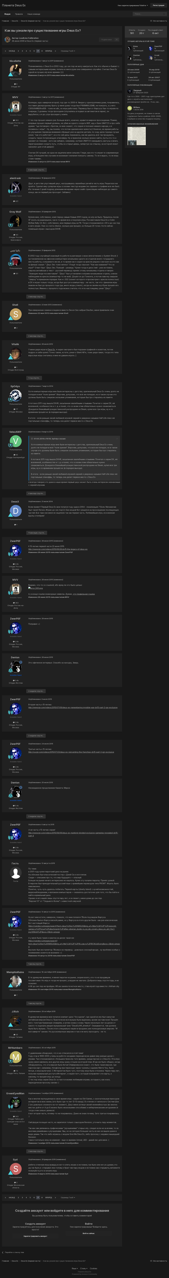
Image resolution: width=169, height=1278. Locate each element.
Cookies (93, 1268)
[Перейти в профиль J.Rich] (16, 1021)
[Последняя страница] (55, 51)
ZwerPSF (15, 541)
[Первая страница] (5, 51)
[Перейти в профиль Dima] (129, 48)
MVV (15, 97)
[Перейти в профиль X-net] (151, 57)
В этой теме (153, 14)
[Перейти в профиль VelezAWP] (16, 441)
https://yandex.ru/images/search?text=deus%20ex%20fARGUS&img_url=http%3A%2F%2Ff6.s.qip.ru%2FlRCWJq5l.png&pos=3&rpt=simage (74, 944)
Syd (15, 1159)
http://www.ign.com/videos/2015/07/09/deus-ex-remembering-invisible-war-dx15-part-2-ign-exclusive (73, 707)
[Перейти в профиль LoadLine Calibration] (7, 39)
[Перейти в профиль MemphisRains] (16, 981)
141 (16, 235)
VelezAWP (15, 431)
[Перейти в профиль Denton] (16, 667)
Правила (19, 14)
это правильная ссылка (84, 594)
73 (16, 1071)
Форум (7, 14)
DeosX (15, 501)
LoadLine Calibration (29, 38)
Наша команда (33, 14)
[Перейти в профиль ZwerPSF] (16, 550)
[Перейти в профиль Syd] (16, 1169)
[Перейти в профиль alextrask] (16, 187)
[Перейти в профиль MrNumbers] (16, 1057)
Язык (74, 1268)
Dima (135, 46)
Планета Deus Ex (14, 5)
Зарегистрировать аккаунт (35, 1236)
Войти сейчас (89, 1233)
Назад (12, 51)
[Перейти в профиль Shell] (16, 314)
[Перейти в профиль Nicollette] (16, 70)
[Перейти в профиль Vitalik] (16, 353)
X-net (156, 55)
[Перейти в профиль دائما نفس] (16, 260)
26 (16, 1034)
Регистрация (158, 5)
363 (16, 120)
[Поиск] (164, 14)
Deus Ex (51, 349)
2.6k (17, 564)
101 (16, 273)
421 (16, 201)
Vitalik (15, 344)
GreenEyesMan (15, 1093)
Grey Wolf (15, 211)
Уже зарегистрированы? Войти (132, 5)
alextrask (15, 178)
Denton (15, 657)
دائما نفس (15, 250)
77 (16, 409)
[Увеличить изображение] (35, 588)
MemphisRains (15, 972)
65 (16, 455)
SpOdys (15, 386)
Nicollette (15, 61)
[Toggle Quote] (32, 439)
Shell (15, 304)
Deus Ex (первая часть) (37, 41)
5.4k (17, 680)
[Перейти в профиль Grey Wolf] (16, 221)
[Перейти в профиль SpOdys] (16, 395)
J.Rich (15, 1011)
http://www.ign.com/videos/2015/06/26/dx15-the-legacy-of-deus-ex (58, 549)
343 (16, 1116)
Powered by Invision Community (84, 1274)
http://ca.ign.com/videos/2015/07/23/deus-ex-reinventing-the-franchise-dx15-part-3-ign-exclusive (71, 752)
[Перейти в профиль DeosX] (16, 511)
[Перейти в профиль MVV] (16, 106)
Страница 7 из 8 (67, 51)
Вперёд (48, 51)
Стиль (83, 1268)
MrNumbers (15, 1047)
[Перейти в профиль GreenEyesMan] (16, 1103)
